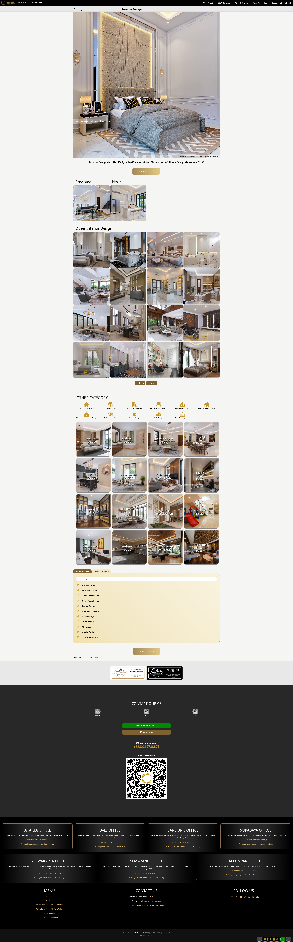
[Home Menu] (204, 3)
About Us (256, 3)
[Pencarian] (265, 939)
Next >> (152, 383)
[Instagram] (236, 897)
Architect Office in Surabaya (255, 839)
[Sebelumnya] (259, 939)
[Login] (281, 3)
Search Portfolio (82, 571)
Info (265, 3)
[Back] (75, 9)
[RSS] (257, 897)
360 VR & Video (224, 3)
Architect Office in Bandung (183, 842)
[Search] (290, 3)
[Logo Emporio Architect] (8, 3)
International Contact (147, 725)
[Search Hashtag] (80, 9)
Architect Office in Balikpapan (244, 870)
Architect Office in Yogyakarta (49, 873)
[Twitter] (253, 898)
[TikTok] (245, 897)
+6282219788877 (36, 3)
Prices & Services (242, 3)
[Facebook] (232, 897)
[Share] (276, 939)
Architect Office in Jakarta (37, 839)
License (95, 658)
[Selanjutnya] (288, 939)
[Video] (271, 939)
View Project (146, 171)
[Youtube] (241, 897)
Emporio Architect (137, 932)
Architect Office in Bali (110, 842)
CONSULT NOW (146, 651)
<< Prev (140, 383)
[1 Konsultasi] (282, 939)
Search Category (101, 571)
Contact (274, 3)
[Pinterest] (249, 897)
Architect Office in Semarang (146, 873)
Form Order (146, 732)
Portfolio (211, 3)
